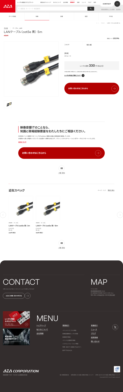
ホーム (97, 23)
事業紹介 (103, 23)
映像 (37, 16)
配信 (86, 16)
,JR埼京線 (104, 295)
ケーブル (16, 222)
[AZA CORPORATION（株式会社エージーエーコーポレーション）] (7, 6)
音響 (61, 16)
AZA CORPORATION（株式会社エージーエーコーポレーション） (21, 370)
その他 (111, 16)
